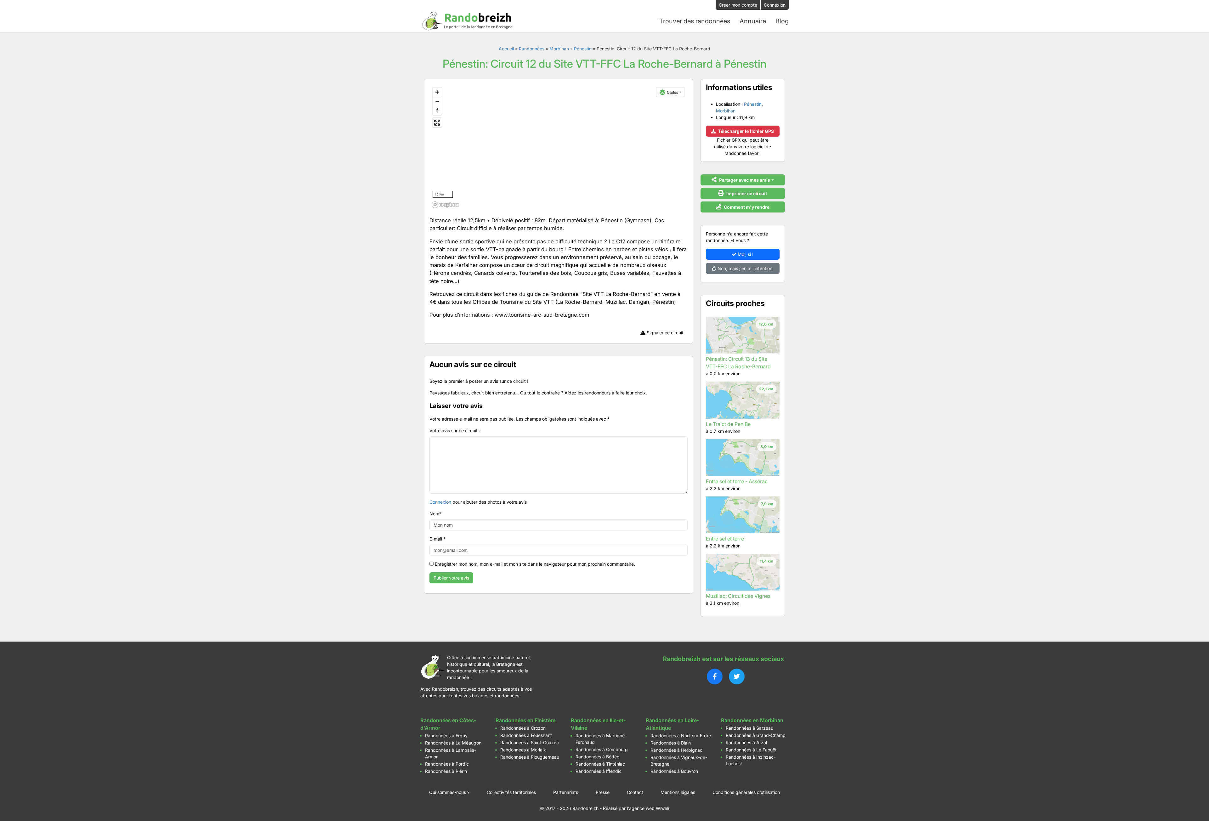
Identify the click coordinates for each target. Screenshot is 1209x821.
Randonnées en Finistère (525, 720)
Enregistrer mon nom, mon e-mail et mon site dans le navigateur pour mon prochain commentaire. (535, 564)
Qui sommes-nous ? (449, 792)
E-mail (437, 538)
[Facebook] (715, 676)
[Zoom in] (437, 92)
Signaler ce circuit (664, 332)
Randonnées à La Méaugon (453, 742)
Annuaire (753, 21)
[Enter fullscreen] (437, 122)
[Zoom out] (437, 101)
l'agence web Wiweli (648, 808)
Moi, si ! (744, 254)
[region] (558, 147)
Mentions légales (678, 792)
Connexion (775, 5)
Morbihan (559, 48)
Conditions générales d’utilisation (746, 792)
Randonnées (531, 48)
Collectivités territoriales (511, 792)
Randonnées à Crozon (523, 728)
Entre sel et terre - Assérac (737, 481)
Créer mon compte (738, 5)
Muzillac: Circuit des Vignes (738, 596)
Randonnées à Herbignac (676, 750)
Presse (603, 792)
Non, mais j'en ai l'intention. (745, 268)
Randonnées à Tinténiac (600, 764)
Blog (782, 21)
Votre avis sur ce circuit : (454, 430)
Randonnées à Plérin (446, 771)
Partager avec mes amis (744, 180)
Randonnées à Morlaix (523, 749)
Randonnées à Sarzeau (749, 728)
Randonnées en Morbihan (752, 720)
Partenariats (565, 792)
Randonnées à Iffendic (599, 771)
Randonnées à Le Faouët (751, 749)
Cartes (672, 92)
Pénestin (583, 48)
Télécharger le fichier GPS (745, 131)
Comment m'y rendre (746, 207)
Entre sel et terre (725, 538)
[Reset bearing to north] (437, 110)
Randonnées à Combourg (602, 749)
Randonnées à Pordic (447, 764)
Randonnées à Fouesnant (526, 735)
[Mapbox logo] (445, 204)
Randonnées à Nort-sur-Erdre (680, 735)
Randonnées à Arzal (746, 742)
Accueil (506, 48)
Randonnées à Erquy (446, 735)
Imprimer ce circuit (746, 193)
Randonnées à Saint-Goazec (529, 742)
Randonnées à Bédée (597, 756)
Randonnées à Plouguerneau (529, 757)
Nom (435, 513)
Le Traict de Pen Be (728, 424)
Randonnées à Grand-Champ (756, 735)
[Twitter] (737, 676)
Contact (635, 792)
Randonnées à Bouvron (674, 771)
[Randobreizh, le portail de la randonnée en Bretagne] (467, 21)
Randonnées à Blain (670, 742)
